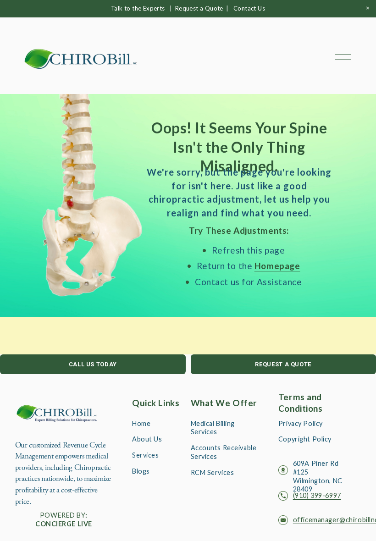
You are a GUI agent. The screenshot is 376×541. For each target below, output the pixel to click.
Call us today (93, 364)
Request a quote (283, 364)
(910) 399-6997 (317, 495)
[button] (367, 8)
